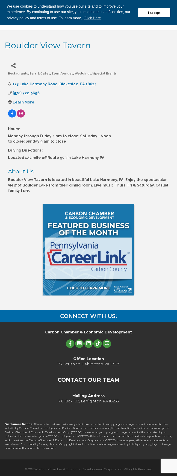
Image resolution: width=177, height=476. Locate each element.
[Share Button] (13, 65)
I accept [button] (154, 12)
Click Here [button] (92, 18)
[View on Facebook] (12, 116)
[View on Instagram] (21, 116)
